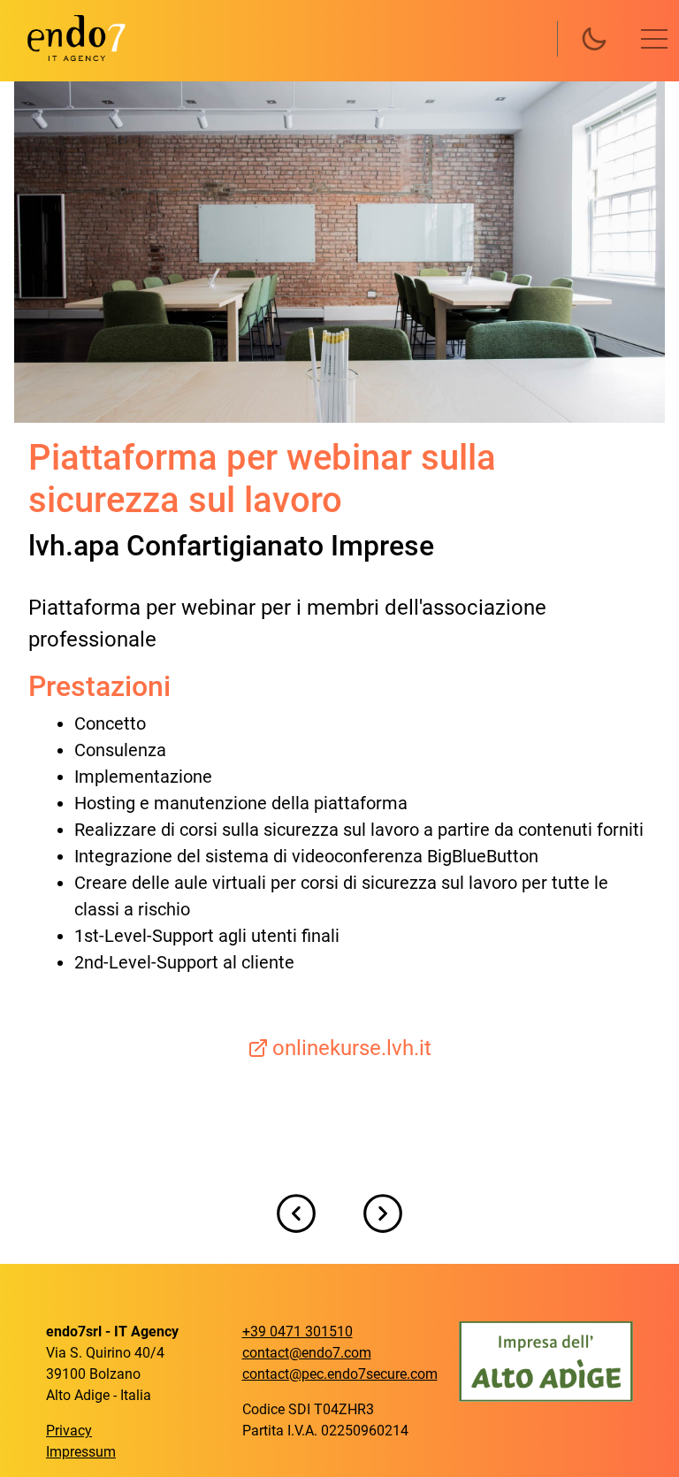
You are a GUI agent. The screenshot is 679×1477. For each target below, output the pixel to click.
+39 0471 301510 (297, 1331)
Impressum (81, 1451)
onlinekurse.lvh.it (351, 1048)
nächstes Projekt (383, 1213)
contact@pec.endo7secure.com (340, 1374)
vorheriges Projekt (296, 1213)
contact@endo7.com (306, 1352)
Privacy (69, 1430)
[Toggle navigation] (654, 39)
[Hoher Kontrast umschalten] (594, 39)
